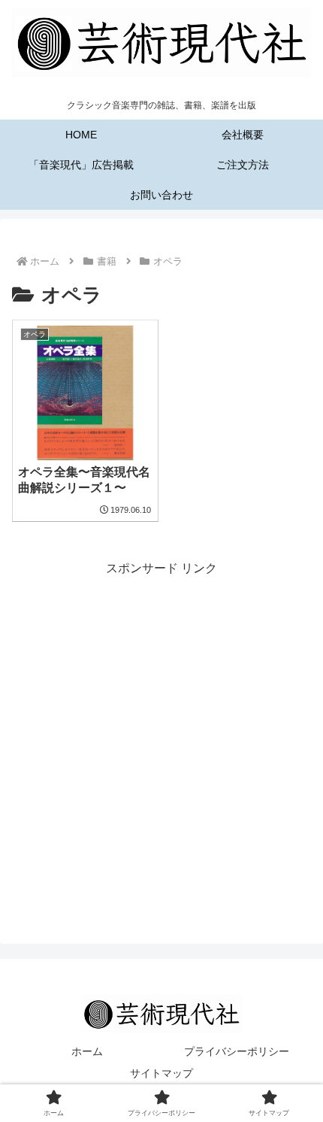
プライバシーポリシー (236, 1051)
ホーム (87, 1051)
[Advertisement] (161, 741)
